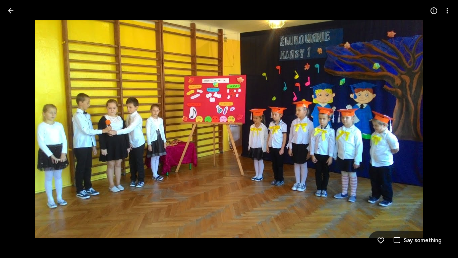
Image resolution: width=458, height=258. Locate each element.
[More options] (447, 10)
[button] (18, 129)
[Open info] (434, 10)
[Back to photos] (11, 11)
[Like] (381, 240)
